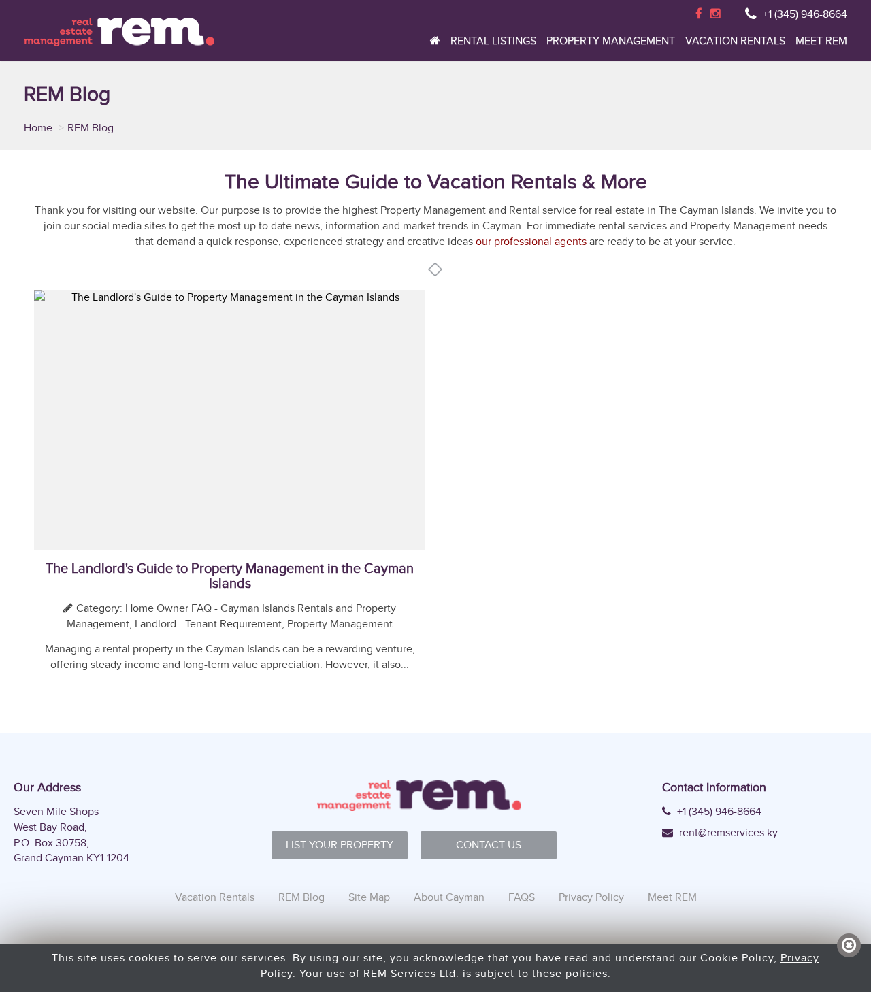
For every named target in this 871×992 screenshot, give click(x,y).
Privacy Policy (591, 897)
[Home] (435, 44)
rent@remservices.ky (727, 832)
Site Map (369, 897)
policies (586, 973)
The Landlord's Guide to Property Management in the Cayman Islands (230, 575)
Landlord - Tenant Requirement (208, 623)
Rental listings (493, 41)
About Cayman (449, 897)
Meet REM (821, 41)
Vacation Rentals (735, 41)
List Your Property (339, 845)
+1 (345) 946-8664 (805, 14)
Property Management (610, 41)
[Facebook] (698, 14)
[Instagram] (715, 14)
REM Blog (301, 897)
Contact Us (488, 845)
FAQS (521, 897)
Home (39, 127)
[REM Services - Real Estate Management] (119, 32)
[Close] (849, 945)
